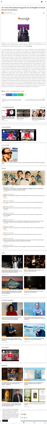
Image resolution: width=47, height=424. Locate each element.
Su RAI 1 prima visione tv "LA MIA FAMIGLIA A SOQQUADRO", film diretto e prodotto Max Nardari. (38, 118)
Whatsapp (21, 94)
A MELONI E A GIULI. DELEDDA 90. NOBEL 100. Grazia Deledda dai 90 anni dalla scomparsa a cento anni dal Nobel (24, 196)
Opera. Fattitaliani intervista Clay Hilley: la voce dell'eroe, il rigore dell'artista (34, 271)
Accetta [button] (5, 420)
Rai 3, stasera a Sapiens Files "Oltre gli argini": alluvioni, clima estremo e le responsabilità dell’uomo (23, 202)
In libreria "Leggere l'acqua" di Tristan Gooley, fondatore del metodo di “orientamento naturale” (33, 383)
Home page (3, 5)
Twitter (15, 94)
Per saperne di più (5, 418)
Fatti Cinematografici (15, 91)
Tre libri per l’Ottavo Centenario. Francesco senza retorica (34, 404)
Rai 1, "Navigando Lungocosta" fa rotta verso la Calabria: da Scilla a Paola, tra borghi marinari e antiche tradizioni (22, 215)
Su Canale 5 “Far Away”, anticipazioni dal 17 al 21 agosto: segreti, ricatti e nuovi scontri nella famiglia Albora (23, 228)
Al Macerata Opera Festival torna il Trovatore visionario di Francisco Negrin (33, 292)
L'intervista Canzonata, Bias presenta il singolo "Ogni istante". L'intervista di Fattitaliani (34, 339)
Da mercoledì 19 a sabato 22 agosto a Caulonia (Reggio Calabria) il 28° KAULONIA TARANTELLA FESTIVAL (24, 246)
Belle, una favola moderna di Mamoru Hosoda (23, 118)
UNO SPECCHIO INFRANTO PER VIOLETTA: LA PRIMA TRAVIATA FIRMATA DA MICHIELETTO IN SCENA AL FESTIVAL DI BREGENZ (12, 292)
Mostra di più (42, 107)
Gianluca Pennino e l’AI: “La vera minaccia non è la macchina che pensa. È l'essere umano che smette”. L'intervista (12, 383)
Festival (8, 5)
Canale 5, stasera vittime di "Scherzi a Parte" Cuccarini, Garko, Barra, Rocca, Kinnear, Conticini (22, 234)
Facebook (9, 94)
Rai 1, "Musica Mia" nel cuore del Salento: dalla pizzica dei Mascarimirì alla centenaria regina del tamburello (22, 208)
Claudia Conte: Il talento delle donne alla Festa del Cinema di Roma (8, 118)
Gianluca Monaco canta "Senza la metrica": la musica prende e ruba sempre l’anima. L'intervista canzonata (34, 318)
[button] (46, 2)
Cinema (7, 91)
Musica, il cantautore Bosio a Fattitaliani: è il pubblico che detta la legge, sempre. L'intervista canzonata (12, 339)
